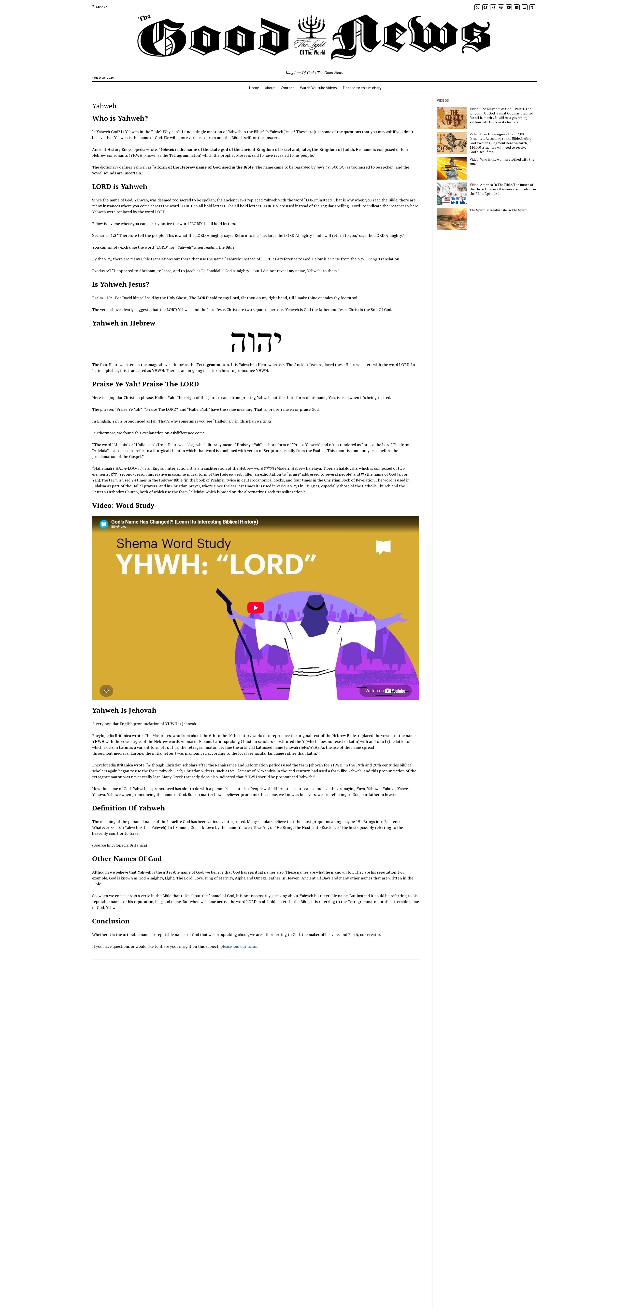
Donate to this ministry (362, 87)
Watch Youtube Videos (318, 87)
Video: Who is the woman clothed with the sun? (502, 161)
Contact (287, 87)
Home (254, 87)
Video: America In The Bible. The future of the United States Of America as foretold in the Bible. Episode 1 (503, 189)
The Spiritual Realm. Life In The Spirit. (499, 210)
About (270, 87)
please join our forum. (239, 946)
